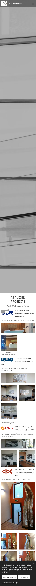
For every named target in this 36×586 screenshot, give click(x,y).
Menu (33, 3)
